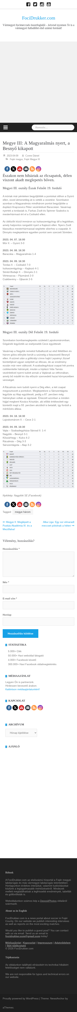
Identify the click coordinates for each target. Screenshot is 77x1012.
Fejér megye (16, 159)
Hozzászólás (11, 548)
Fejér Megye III (32, 159)
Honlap (7, 614)
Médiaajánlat (13, 942)
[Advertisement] (38, 82)
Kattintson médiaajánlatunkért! (22, 689)
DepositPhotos (48, 900)
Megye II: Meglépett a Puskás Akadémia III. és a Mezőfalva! (17, 526)
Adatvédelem (62, 942)
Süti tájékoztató (16, 945)
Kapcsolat (29, 942)
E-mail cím (10, 598)
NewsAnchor (57, 998)
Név (6, 582)
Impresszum (45, 942)
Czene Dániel (32, 155)
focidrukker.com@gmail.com (22, 936)
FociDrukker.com (38, 18)
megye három (23, 511)
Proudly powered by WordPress (20, 998)
